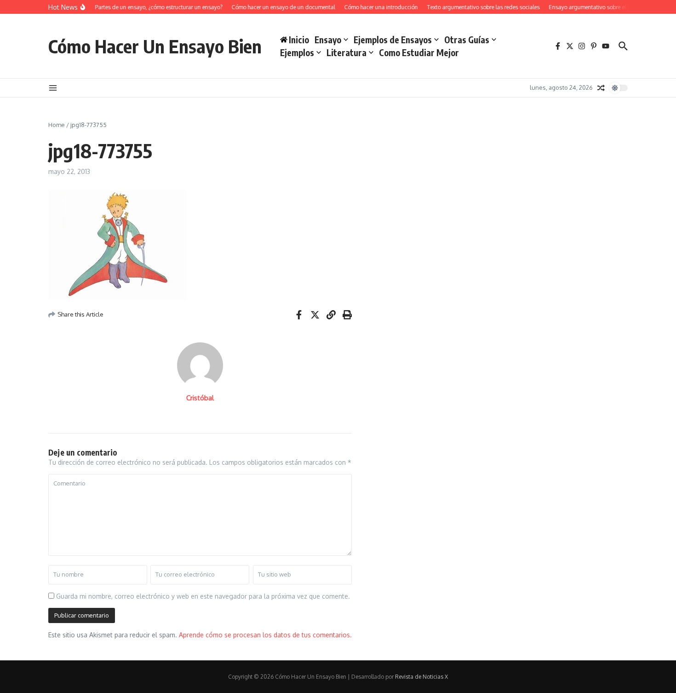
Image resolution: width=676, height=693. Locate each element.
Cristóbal (200, 397)
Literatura (347, 52)
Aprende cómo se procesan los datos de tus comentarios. (265, 635)
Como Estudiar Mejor (419, 52)
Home (56, 124)
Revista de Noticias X (421, 676)
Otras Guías (466, 39)
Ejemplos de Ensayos (393, 39)
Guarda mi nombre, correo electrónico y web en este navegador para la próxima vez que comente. (203, 596)
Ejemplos (297, 52)
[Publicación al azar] (601, 88)
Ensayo (328, 39)
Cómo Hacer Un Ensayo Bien (155, 46)
